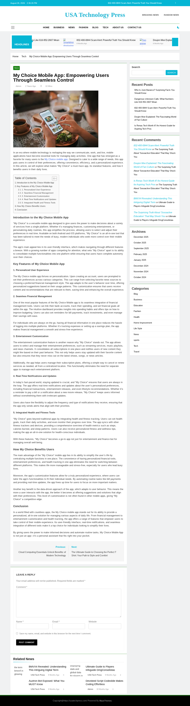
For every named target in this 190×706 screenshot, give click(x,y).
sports (136, 340)
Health (137, 317)
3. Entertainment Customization (36, 196)
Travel (136, 351)
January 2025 (140, 260)
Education (138, 305)
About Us (118, 27)
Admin (18, 86)
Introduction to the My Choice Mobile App (35, 182)
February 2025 (140, 254)
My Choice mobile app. (56, 159)
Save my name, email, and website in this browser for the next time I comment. (55, 633)
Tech (105, 27)
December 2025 (141, 237)
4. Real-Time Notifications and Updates (39, 199)
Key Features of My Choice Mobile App (34, 186)
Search (136, 67)
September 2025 (141, 248)
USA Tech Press (38, 675)
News (71, 27)
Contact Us (134, 27)
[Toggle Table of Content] (53, 178)
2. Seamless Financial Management (37, 193)
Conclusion (22, 209)
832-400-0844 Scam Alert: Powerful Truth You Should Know (86, 40)
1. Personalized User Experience (36, 190)
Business (59, 27)
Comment (21, 587)
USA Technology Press (95, 14)
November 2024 (141, 271)
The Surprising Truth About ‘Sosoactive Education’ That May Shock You (155, 153)
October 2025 (140, 242)
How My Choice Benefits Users (31, 206)
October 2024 (140, 277)
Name (20, 621)
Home (46, 27)
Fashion (83, 27)
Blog (95, 27)
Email (56, 621)
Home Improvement (143, 323)
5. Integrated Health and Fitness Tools (38, 203)
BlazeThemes (105, 701)
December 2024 (141, 266)
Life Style (138, 328)
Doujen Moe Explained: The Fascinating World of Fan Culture (134, 3)
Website (93, 621)
